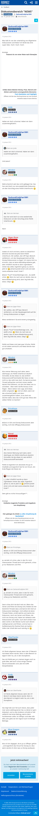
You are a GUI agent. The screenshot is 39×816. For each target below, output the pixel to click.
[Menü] (36, 3)
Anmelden (11, 775)
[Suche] (26, 3)
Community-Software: (19, 813)
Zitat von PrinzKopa (13, 547)
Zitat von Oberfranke (14, 690)
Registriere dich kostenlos (18, 767)
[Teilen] (36, 20)
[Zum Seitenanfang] (35, 813)
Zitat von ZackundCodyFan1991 (17, 589)
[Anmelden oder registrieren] (31, 2)
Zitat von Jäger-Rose (14, 307)
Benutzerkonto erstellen (28, 775)
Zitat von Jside (12, 148)
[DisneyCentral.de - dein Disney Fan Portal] (5, 3)
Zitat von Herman (13, 213)
